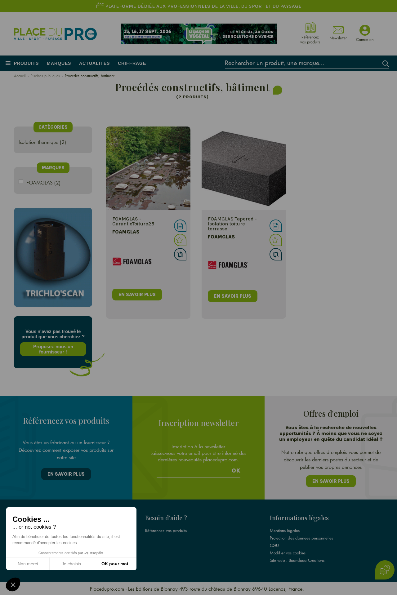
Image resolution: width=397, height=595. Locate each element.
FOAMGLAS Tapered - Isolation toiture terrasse (232, 224)
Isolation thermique (38, 142)
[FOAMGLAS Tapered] (244, 168)
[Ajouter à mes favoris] (180, 240)
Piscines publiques (45, 75)
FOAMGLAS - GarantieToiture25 (133, 221)
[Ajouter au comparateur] (180, 254)
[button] (13, 584)
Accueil (20, 75)
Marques (59, 63)
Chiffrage (132, 63)
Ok (236, 470)
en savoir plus (137, 294)
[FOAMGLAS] (148, 168)
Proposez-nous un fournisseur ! (53, 349)
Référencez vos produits (166, 530)
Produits (26, 63)
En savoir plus (66, 474)
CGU (274, 545)
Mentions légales (285, 530)
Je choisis (71, 563)
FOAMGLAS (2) (43, 182)
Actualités (94, 63)
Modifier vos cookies (288, 553)
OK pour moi (114, 563)
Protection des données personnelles (301, 538)
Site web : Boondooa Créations (297, 560)
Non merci (28, 563)
